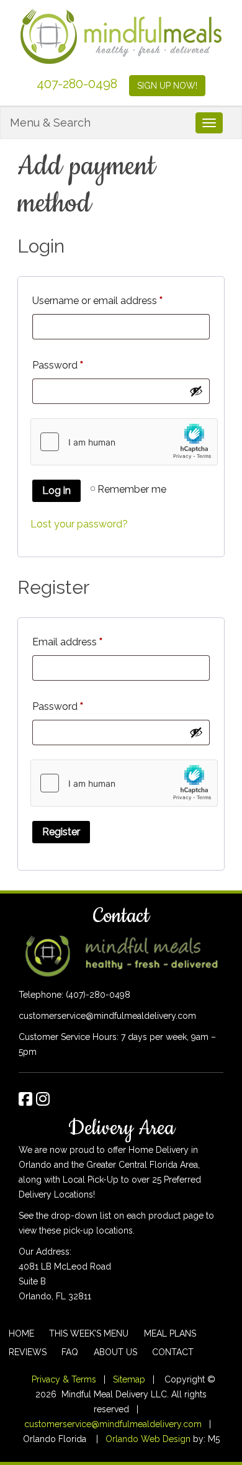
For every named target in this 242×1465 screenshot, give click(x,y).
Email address (67, 641)
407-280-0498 (77, 83)
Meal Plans (170, 1333)
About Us (115, 1352)
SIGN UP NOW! (167, 86)
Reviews (28, 1352)
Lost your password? (79, 524)
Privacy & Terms (64, 1379)
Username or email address (97, 300)
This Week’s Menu (88, 1333)
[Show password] (196, 391)
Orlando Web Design (147, 1439)
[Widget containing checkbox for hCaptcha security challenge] (124, 441)
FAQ (69, 1352)
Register (61, 832)
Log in (56, 490)
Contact (173, 1352)
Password (57, 365)
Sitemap (129, 1379)
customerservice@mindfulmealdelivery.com (107, 1016)
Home (21, 1333)
